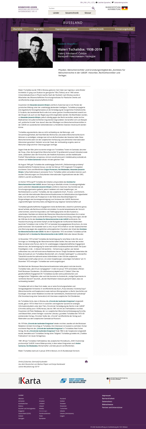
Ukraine (62, 411)
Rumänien (42, 418)
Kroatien (42, 401)
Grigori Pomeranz (51, 169)
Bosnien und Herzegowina (26, 408)
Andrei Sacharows (34, 159)
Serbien (62, 401)
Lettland (41, 403)
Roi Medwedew (63, 169)
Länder (56, 13)
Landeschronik (96, 29)
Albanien (21, 398)
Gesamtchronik (72, 13)
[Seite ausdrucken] (86, 361)
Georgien (21, 418)
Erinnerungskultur (124, 29)
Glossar (88, 13)
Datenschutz (107, 401)
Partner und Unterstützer (112, 407)
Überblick (17, 29)
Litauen (41, 406)
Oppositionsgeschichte (66, 29)
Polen (41, 416)
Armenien (21, 401)
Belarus (20, 406)
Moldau (41, 408)
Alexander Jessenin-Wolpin (40, 105)
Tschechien (63, 408)
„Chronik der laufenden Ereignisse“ (62, 301)
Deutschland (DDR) (24, 413)
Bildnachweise (107, 404)
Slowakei (63, 403)
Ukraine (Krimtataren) (67, 413)
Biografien (39, 29)
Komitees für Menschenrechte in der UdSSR (52, 219)
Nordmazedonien (44, 413)
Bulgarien (21, 411)
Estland (20, 416)
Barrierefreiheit (108, 398)
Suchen (93, 8)
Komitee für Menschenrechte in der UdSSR (47, 234)
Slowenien (63, 406)
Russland (62, 44)
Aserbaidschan (23, 403)
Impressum (106, 395)
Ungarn (62, 416)
